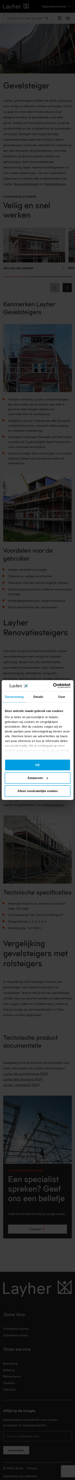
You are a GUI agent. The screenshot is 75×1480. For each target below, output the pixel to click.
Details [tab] (38, 696)
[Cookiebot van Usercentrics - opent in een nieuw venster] (53, 685)
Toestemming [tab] (14, 696)
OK (37, 764)
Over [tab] (61, 696)
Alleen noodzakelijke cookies (37, 790)
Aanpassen (35, 778)
